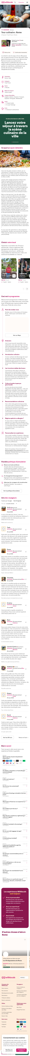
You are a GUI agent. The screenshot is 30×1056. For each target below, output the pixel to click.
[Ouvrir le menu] (27, 2)
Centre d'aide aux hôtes (7, 1006)
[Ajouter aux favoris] (27, 8)
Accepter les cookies (21, 1050)
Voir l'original (17, 500)
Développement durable (7, 993)
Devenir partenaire (6, 1000)
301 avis (12, 29)
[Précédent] (23, 288)
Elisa (23, 668)
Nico (23, 579)
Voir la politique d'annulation (11, 490)
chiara (14, 605)
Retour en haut (23, 737)
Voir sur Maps (17, 335)
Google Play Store (21, 1009)
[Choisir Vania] (14, 276)
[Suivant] (27, 288)
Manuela (15, 649)
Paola (14, 530)
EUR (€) (22, 977)
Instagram (4, 1024)
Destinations (4, 995)
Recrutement (5, 990)
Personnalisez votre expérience (14, 450)
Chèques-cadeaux (6, 997)
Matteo (14, 510)
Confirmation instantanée (21, 52)
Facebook (4, 1021)
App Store (19, 1007)
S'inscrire (21, 2)
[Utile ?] (27, 510)
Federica (15, 622)
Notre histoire (5, 988)
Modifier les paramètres (9, 1050)
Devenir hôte (5, 1016)
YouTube (4, 1026)
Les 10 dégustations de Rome (12, 960)
